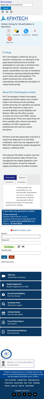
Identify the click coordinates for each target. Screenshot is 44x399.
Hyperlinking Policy (33, 380)
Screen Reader (29, 386)
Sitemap (7, 386)
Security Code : (6, 250)
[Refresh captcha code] (19, 247)
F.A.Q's (30, 383)
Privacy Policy (9, 383)
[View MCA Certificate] (17, 364)
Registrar (22, 177)
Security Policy (18, 383)
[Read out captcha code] (23, 247)
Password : (5, 240)
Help (25, 383)
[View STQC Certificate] (6, 354)
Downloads (36, 383)
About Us (21, 386)
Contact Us (14, 386)
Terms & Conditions (10, 380)
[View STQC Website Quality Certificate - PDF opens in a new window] (6, 354)
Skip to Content (6, 2)
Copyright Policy (22, 380)
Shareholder (10, 177)
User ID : (4, 233)
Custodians (21, 182)
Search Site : (5, 5)
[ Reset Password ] (7, 262)
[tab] (10, 177)
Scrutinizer (9, 182)
